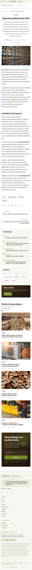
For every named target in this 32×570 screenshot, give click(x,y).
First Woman (5, 525)
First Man (4, 523)
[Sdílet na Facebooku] (8, 205)
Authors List (6, 567)
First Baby (4, 527)
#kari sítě (21, 197)
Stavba (16, 273)
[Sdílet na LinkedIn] (15, 205)
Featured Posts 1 (14, 567)
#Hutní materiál (12, 197)
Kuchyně (7, 280)
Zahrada (17, 277)
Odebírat (7, 294)
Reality (13, 280)
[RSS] (6, 492)
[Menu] (24, 5)
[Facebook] (3, 492)
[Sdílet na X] (12, 205)
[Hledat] (17, 5)
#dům (4, 197)
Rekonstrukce (8, 277)
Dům (7, 11)
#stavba (5, 200)
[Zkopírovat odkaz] (19, 205)
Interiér (23, 277)
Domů (3, 11)
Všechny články (6, 308)
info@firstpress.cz (10, 540)
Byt (10, 273)
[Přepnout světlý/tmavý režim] (21, 5)
